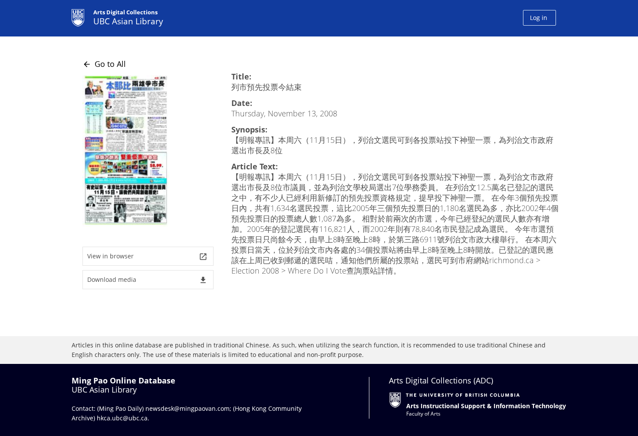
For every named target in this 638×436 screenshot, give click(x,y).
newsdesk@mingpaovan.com (187, 408)
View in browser (147, 256)
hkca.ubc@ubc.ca (122, 418)
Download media (147, 279)
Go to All (104, 64)
